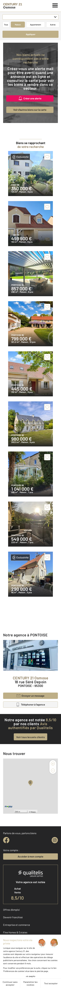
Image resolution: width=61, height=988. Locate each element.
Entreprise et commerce (16, 924)
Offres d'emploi (11, 909)
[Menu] (55, 5)
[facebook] (6, 840)
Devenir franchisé (13, 917)
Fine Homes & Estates (15, 932)
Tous (6, 24)
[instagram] (55, 840)
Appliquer (30, 34)
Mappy (33, 812)
